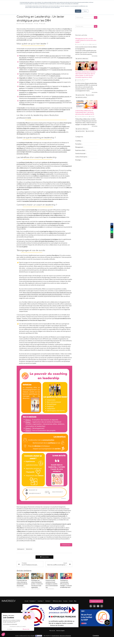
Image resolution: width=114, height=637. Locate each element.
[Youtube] (98, 606)
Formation (78, 144)
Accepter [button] (78, 11)
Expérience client (80, 150)
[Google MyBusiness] (90, 606)
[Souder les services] (86, 65)
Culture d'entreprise (81, 157)
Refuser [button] (85, 11)
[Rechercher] (95, 26)
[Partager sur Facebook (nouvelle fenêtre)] (112, 224)
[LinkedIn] (94, 606)
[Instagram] (101, 606)
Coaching (78, 141)
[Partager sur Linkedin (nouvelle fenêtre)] (112, 229)
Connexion (96, 635)
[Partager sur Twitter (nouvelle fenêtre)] (112, 226)
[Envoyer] (95, 17)
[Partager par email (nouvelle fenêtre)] (112, 234)
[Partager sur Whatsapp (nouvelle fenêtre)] (112, 232)
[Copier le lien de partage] (112, 237)
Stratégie (78, 160)
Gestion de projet (80, 153)
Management (79, 147)
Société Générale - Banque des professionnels (61, 635)
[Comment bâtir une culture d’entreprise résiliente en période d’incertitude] (23, 576)
